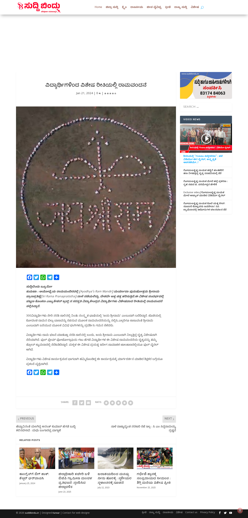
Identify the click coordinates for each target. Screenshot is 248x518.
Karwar (56, 513)
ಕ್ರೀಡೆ (168, 7)
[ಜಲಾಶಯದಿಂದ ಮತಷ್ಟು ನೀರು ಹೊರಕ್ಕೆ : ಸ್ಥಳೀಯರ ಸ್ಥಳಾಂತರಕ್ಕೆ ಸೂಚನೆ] (115, 458)
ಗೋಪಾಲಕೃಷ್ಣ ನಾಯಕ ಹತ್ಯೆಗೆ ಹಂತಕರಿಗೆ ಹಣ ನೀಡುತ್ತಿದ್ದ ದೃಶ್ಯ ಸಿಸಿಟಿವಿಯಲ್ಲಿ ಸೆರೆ (203, 172)
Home (98, 7)
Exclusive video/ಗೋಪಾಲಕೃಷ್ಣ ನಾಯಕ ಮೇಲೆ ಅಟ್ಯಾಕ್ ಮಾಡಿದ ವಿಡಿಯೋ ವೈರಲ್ (204, 194)
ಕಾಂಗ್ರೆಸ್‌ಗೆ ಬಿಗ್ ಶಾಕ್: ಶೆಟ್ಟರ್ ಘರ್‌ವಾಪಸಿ (34, 476)
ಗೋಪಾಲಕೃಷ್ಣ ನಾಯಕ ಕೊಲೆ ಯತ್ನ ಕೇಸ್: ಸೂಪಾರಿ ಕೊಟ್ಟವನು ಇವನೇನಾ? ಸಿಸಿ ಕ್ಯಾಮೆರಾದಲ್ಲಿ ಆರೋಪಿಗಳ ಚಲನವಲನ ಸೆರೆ (204, 207)
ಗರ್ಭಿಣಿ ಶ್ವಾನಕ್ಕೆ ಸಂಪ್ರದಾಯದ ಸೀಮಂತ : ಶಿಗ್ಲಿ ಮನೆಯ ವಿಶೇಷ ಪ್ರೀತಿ (154, 479)
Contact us (191, 512)
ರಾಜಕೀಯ (136, 7)
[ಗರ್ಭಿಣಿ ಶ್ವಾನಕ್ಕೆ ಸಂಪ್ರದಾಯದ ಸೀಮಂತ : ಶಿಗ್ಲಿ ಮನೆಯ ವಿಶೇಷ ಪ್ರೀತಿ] (155, 458)
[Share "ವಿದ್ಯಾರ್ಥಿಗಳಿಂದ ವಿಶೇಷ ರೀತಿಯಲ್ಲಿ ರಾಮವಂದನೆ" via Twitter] (81, 402)
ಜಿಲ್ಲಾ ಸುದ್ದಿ (112, 7)
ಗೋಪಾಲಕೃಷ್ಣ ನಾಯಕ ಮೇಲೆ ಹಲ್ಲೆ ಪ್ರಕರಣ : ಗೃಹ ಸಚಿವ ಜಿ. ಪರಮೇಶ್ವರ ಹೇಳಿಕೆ (205, 183)
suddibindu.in (32, 513)
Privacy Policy (207, 512)
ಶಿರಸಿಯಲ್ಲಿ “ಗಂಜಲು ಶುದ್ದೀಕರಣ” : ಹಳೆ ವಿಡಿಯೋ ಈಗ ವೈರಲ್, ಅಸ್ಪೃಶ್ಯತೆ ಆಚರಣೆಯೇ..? (203, 159)
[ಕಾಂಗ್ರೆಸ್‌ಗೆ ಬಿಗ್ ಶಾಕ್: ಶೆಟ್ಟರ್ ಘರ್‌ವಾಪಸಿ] (37, 458)
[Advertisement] (124, 40)
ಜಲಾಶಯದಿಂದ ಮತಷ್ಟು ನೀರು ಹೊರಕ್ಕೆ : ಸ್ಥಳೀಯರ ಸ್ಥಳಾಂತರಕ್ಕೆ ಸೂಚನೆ (115, 479)
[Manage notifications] (240, 510)
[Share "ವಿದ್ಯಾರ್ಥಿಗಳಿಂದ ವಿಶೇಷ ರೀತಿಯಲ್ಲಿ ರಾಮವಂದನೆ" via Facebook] (75, 402)
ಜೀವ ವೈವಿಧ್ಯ (154, 7)
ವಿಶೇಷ (195, 7)
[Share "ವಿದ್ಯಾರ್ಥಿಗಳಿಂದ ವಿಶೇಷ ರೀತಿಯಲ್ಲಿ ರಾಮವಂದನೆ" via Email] (88, 402)
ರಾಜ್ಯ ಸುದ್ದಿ (180, 7)
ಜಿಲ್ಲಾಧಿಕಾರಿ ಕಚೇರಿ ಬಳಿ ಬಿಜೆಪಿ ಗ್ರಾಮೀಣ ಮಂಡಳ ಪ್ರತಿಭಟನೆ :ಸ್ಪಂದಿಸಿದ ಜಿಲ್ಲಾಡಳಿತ (75, 481)
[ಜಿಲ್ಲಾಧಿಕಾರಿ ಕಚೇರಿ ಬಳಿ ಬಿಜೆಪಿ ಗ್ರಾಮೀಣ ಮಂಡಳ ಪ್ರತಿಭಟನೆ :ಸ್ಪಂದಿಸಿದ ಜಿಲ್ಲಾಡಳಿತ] (76, 458)
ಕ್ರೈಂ (124, 7)
